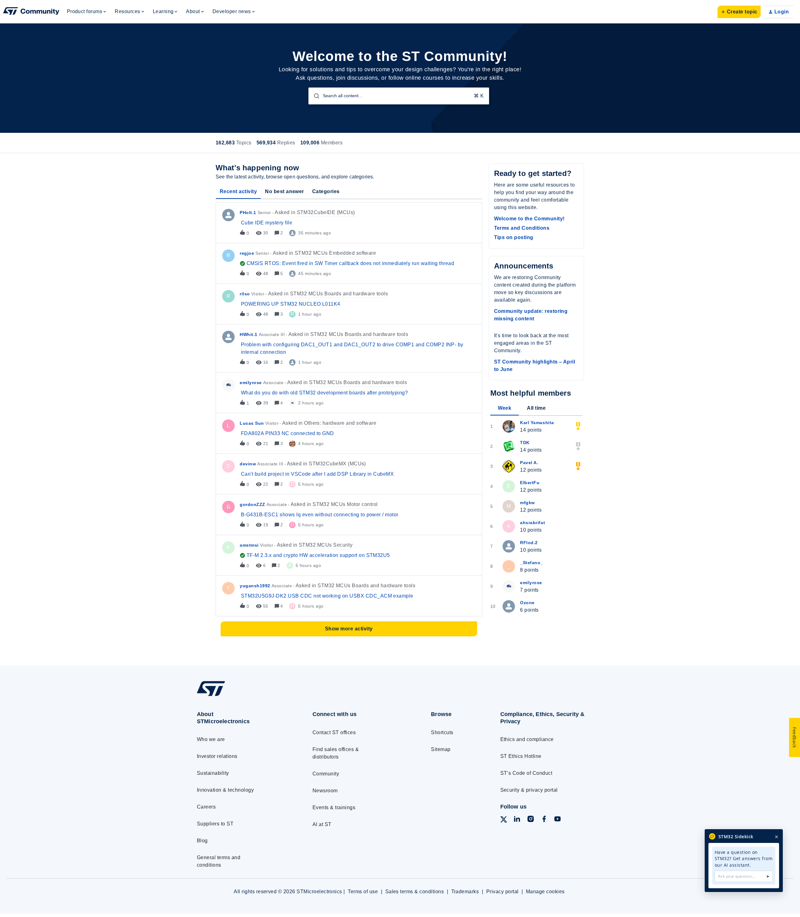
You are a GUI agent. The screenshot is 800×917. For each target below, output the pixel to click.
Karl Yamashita (537, 422)
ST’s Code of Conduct (526, 773)
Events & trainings (334, 807)
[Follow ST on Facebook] (544, 820)
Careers (206, 806)
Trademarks (465, 891)
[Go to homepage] (243, 696)
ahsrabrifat (532, 522)
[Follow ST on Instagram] (530, 820)
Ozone (527, 602)
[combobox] (398, 96)
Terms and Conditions (522, 228)
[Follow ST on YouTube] (557, 820)
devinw (248, 463)
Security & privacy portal (529, 790)
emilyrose (251, 382)
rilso (245, 293)
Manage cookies (545, 891)
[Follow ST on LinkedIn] (517, 820)
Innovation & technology (225, 790)
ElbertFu (529, 482)
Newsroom (325, 790)
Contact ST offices (334, 732)
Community (325, 773)
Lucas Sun (252, 423)
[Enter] (314, 96)
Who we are (211, 739)
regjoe (247, 253)
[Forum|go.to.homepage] (31, 12)
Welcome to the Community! (529, 218)
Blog (202, 840)
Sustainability (213, 773)
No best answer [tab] (284, 191)
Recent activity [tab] (238, 191)
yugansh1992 (255, 585)
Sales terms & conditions (414, 891)
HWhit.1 (249, 334)
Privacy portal (502, 891)
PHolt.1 (248, 212)
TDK (525, 442)
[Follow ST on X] (503, 820)
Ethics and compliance (527, 739)
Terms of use (363, 891)
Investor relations (217, 756)
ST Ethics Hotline (521, 756)
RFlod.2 (529, 542)
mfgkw (527, 502)
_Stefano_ (531, 562)
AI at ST (322, 824)
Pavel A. (529, 462)
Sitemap (440, 749)
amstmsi (249, 545)
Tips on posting (513, 237)
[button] (739, 12)
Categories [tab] (326, 191)
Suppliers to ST (215, 823)
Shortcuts (442, 732)
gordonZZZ (252, 504)
